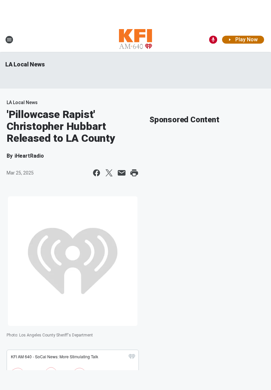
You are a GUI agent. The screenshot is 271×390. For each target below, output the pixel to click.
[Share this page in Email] (121, 172)
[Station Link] (135, 39)
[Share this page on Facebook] (96, 172)
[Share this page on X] (109, 172)
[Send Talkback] (213, 40)
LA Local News (25, 64)
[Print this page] (134, 172)
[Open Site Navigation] (9, 40)
